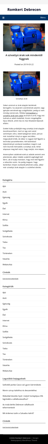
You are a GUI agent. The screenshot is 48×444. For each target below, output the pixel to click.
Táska (5, 242)
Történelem (7, 253)
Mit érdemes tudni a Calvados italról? (18, 413)
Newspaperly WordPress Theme (24, 440)
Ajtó (4, 186)
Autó (5, 191)
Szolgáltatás (8, 231)
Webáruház (7, 264)
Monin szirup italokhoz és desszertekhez (20, 390)
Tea (4, 247)
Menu (43, 17)
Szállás (5, 225)
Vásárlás (6, 259)
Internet (6, 214)
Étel (4, 208)
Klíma (5, 219)
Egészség (6, 197)
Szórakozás (7, 236)
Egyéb (5, 203)
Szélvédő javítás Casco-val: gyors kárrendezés (22, 384)
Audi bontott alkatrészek (10, 279)
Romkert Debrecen (24, 9)
